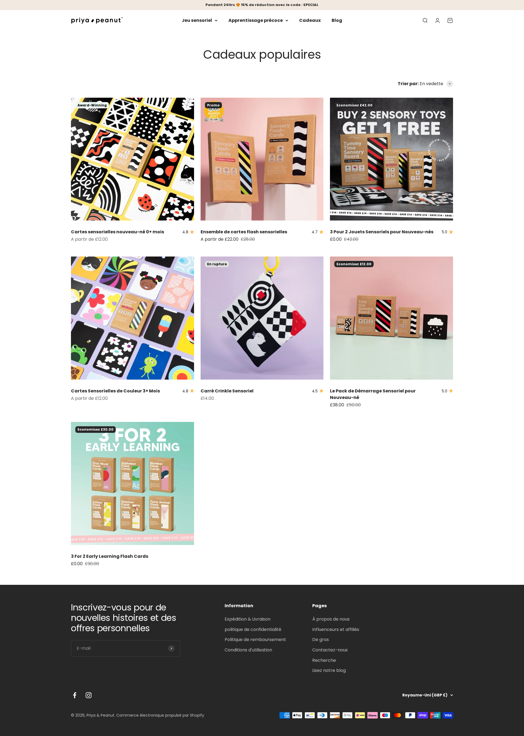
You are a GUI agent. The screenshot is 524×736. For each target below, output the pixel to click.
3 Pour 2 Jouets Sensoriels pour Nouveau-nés (381, 232)
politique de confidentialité (253, 629)
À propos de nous (331, 619)
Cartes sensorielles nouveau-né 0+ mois (117, 232)
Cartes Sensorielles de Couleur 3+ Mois (115, 391)
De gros (320, 639)
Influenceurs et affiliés (335, 629)
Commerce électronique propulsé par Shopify (160, 715)
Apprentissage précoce (255, 20)
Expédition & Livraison (247, 619)
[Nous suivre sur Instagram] (88, 695)
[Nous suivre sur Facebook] (74, 695)
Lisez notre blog (329, 670)
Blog (337, 20)
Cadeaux (310, 20)
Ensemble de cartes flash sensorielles (244, 232)
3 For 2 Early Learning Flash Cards (109, 556)
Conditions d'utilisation (248, 650)
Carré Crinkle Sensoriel (227, 391)
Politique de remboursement (255, 639)
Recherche (324, 660)
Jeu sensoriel (197, 20)
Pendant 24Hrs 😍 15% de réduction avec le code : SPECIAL (262, 4)
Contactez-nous (330, 650)
